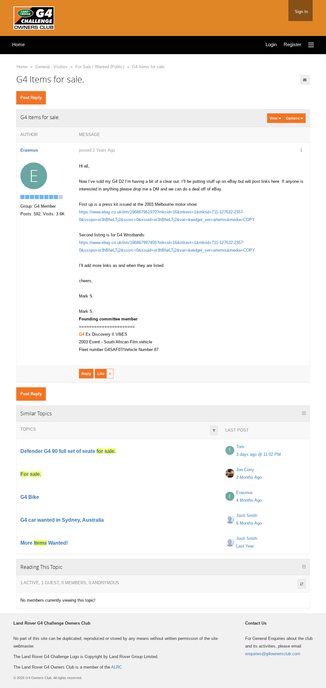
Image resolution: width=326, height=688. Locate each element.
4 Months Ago (249, 500)
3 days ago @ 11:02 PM (258, 454)
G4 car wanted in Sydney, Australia (62, 520)
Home (22, 66)
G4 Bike (29, 497)
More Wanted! (44, 543)
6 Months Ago (249, 523)
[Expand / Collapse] (304, 413)
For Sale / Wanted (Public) (99, 66)
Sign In (301, 11)
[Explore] (311, 45)
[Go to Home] (33, 17)
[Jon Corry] (229, 473)
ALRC (116, 667)
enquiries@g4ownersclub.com (272, 653)
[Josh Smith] (229, 519)
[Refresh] (302, 584)
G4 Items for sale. (149, 66)
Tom (240, 446)
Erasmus (29, 150)
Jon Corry (245, 469)
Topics (28, 429)
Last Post (237, 430)
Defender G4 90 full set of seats (68, 451)
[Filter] (214, 430)
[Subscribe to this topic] (305, 79)
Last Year (245, 546)
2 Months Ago (249, 477)
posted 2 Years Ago (97, 150)
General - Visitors (51, 66)
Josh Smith (246, 515)
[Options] (301, 151)
